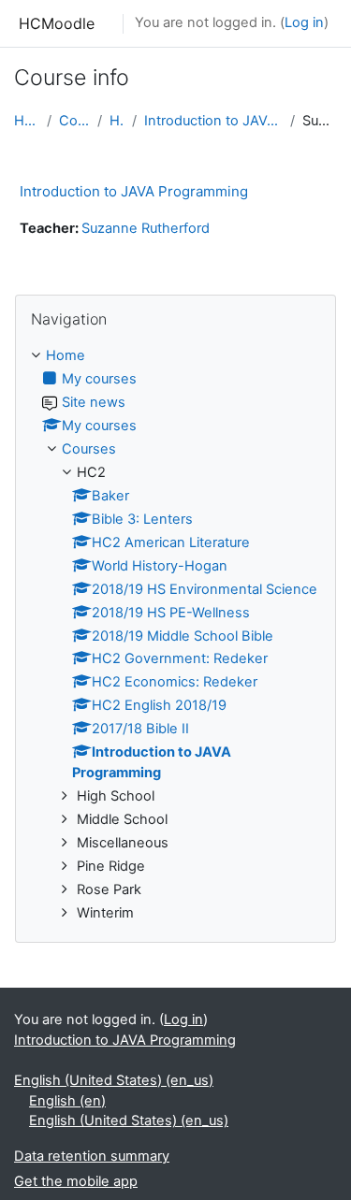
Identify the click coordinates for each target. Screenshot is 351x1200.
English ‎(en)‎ (67, 1100)
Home (26, 120)
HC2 (117, 120)
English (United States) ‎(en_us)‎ (113, 1080)
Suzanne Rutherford (145, 228)
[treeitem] (175, 634)
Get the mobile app (76, 1181)
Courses (74, 120)
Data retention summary (91, 1156)
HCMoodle (57, 23)
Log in (304, 22)
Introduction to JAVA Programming (214, 120)
